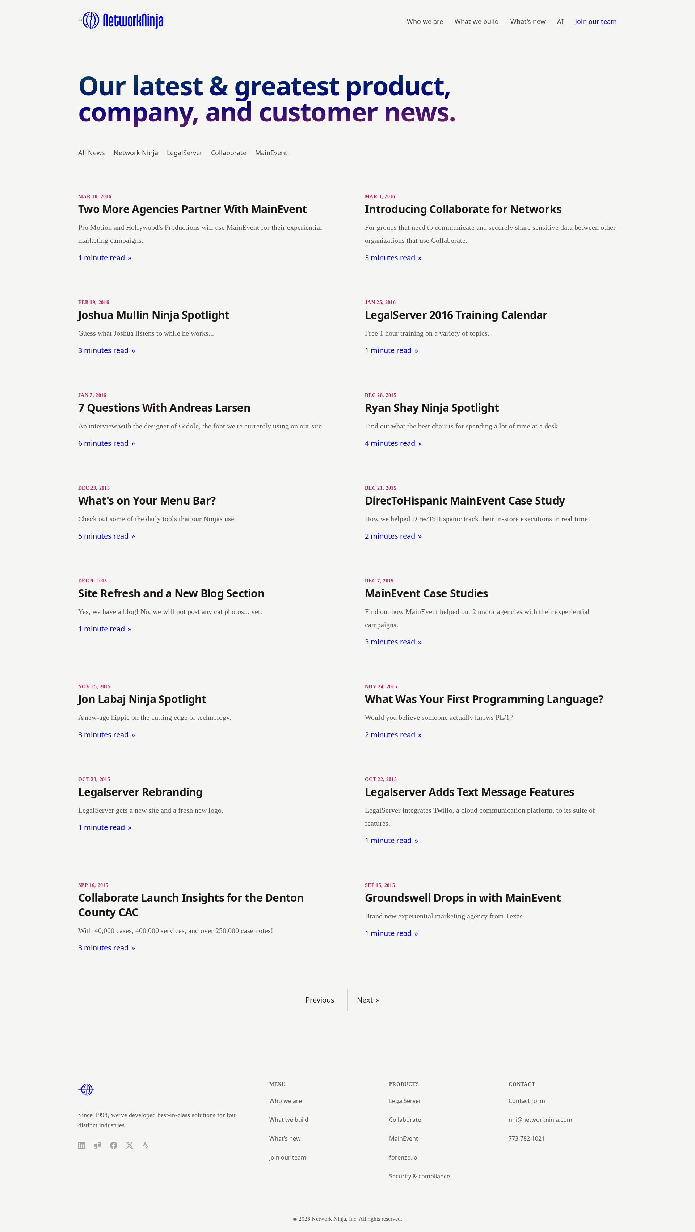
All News (91, 152)
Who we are (425, 21)
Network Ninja (136, 152)
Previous (320, 1000)
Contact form (527, 1101)
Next (365, 1000)
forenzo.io (403, 1157)
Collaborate (229, 152)
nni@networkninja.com (540, 1120)
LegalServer (184, 152)
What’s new (285, 1138)
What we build (477, 21)
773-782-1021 (527, 1138)
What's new (528, 21)
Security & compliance (419, 1176)
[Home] (121, 20)
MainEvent (271, 152)
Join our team (596, 21)
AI (560, 21)
